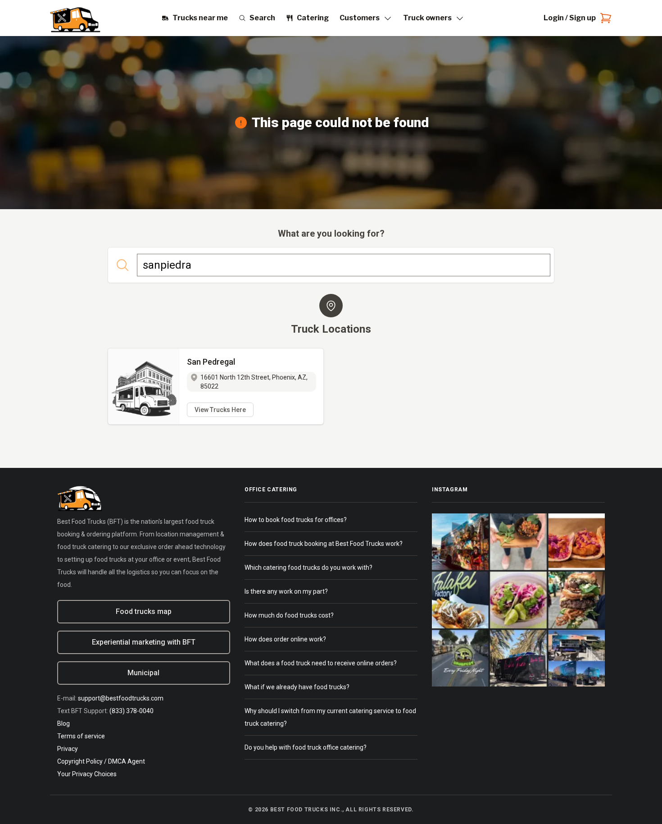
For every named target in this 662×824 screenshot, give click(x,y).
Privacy (67, 748)
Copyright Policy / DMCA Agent (101, 761)
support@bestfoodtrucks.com (120, 698)
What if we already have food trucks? (297, 687)
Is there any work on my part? (286, 591)
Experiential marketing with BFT (143, 642)
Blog (63, 723)
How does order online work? (285, 639)
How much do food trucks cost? (289, 615)
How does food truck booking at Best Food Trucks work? (324, 543)
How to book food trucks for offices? (296, 519)
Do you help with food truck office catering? (306, 747)
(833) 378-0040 (131, 710)
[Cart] (604, 18)
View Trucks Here (220, 409)
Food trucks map (144, 611)
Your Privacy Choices (87, 774)
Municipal (143, 672)
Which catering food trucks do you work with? (308, 567)
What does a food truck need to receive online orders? (321, 663)
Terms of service (81, 736)
